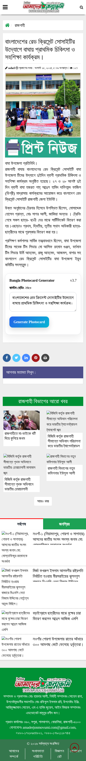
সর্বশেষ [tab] (21, 524)
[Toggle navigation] (5, 7)
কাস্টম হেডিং (20, 288)
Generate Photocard (29, 322)
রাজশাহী (20, 25)
